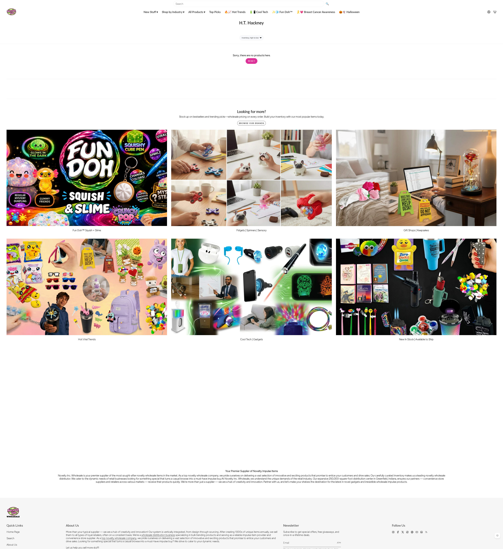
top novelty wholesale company (119, 538)
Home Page (13, 531)
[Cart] (495, 12)
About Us (12, 544)
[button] (151, 11)
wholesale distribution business (158, 535)
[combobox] (248, 4)
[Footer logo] (13, 512)
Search (10, 538)
